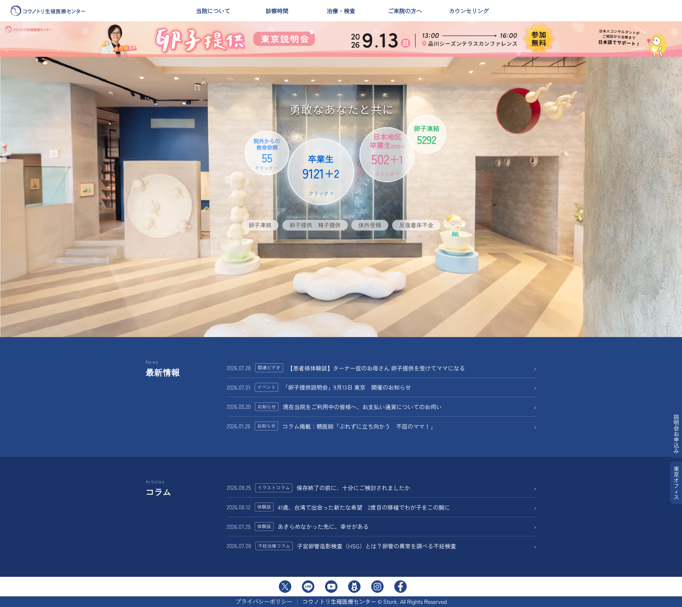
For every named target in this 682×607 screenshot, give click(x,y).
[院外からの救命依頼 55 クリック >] (260, 201)
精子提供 (329, 225)
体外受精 (369, 225)
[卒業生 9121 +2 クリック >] (316, 201)
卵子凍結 (260, 225)
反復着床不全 (416, 225)
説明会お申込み (676, 433)
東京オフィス (676, 482)
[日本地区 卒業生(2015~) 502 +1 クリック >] (377, 201)
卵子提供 (300, 225)
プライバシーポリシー (264, 601)
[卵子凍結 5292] (424, 201)
